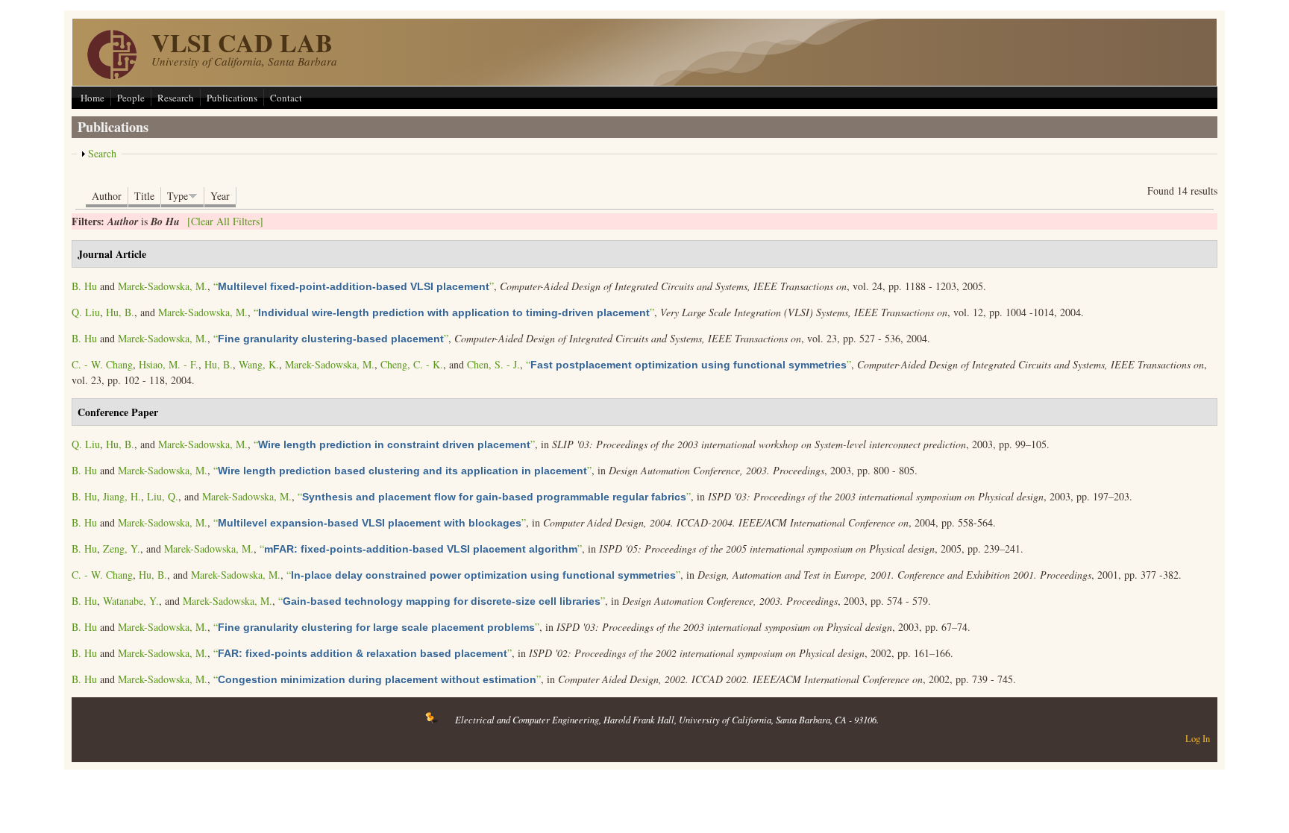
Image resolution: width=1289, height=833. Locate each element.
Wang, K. (259, 364)
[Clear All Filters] (225, 221)
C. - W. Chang (102, 364)
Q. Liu (86, 312)
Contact (286, 97)
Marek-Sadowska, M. (162, 286)
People (131, 97)
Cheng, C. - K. (411, 364)
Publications (232, 97)
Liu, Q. (162, 496)
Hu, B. (120, 312)
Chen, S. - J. (493, 364)
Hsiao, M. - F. (168, 364)
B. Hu (84, 286)
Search (102, 153)
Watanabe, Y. (131, 601)
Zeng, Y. (121, 548)
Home (92, 97)
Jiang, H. (122, 496)
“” (353, 286)
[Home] (112, 75)
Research (175, 97)
